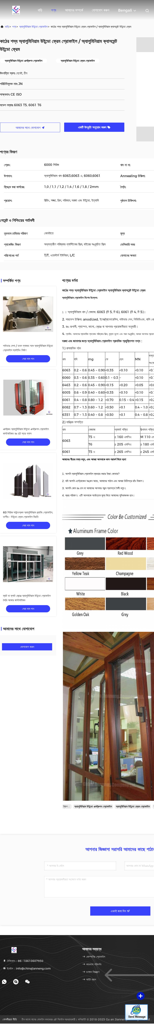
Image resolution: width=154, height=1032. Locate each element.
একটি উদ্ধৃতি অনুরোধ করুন (92, 127)
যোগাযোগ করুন (100, 10)
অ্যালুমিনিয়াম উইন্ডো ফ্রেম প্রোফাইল (133, 806)
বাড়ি (40, 10)
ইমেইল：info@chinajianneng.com (28, 968)
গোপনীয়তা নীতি (10, 1019)
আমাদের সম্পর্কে (74, 10)
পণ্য (53, 10)
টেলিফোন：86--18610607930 (24, 961)
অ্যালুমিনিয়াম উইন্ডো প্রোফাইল (33, 26)
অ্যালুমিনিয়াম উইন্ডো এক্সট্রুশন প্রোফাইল (93, 806)
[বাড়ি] (16, 10)
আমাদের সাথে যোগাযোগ (29, 128)
